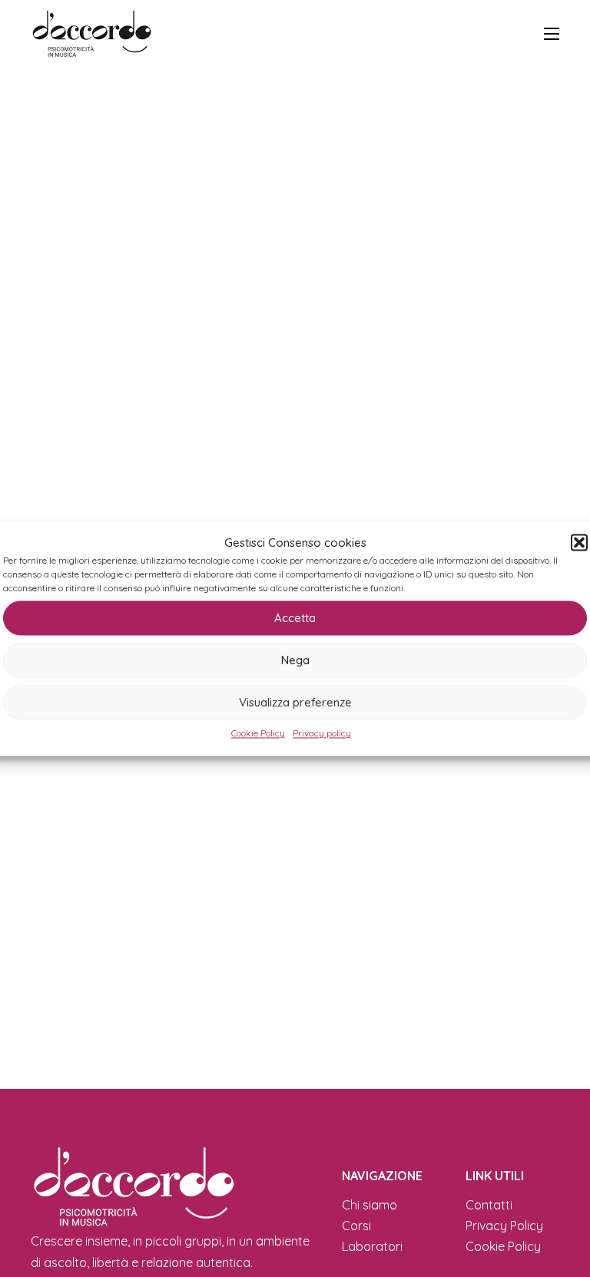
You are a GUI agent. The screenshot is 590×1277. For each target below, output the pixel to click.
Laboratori (372, 1246)
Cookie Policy (258, 733)
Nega (295, 660)
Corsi (356, 1225)
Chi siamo (369, 1204)
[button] (579, 543)
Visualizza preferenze (295, 702)
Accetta (295, 617)
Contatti (489, 1204)
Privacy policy (322, 733)
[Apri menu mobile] (551, 34)
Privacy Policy (504, 1225)
